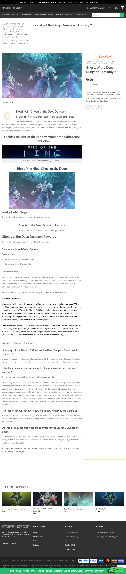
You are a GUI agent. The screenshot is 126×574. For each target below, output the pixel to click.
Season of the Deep (9, 37)
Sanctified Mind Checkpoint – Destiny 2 (44, 510)
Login (35, 533)
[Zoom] (5, 95)
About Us (59, 15)
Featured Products (71, 533)
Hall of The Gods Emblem (49, 570)
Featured (5, 15)
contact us (37, 448)
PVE (7, 43)
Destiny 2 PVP (70, 549)
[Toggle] (60, 537)
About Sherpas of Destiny (105, 533)
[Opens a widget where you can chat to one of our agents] (117, 570)
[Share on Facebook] (88, 107)
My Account (37, 537)
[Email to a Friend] (97, 107)
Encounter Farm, (27, 570)
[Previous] (2, 504)
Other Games (81, 15)
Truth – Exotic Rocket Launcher (14, 509)
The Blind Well (101, 509)
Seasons (15, 15)
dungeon (16, 41)
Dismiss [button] (103, 2)
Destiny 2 (9, 41)
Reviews (51, 15)
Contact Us (69, 15)
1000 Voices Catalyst (95, 570)
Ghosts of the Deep (12, 29)
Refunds (36, 541)
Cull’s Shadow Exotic (73, 570)
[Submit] (122, 15)
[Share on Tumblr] (101, 107)
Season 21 (14, 43)
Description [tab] (7, 102)
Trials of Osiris (41, 15)
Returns (36, 545)
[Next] (124, 504)
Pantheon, (14, 570)
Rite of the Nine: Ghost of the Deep (42, 168)
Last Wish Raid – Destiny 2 (74, 509)
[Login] (110, 8)
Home (5, 24)
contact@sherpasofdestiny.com (107, 537)
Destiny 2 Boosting (71, 537)
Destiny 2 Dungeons (12, 26)
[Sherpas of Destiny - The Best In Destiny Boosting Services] (12, 8)
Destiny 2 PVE (27, 15)
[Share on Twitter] (92, 107)
